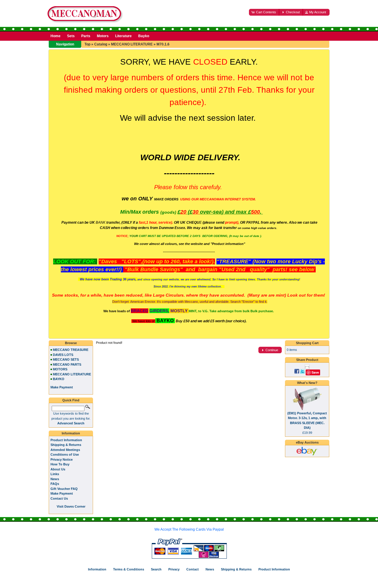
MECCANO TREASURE (70, 349)
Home (55, 36)
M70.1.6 (163, 44)
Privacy (174, 569)
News (54, 479)
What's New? (307, 383)
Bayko (143, 36)
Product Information (66, 440)
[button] (264, 12)
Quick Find (70, 400)
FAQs (54, 483)
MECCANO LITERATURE (132, 44)
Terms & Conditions (128, 569)
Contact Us (59, 498)
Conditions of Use (64, 454)
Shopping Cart (307, 343)
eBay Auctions (307, 442)
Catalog (100, 44)
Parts (85, 36)
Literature (123, 36)
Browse (71, 343)
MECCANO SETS (66, 359)
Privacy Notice (61, 459)
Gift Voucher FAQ (64, 488)
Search (156, 569)
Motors (103, 36)
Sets (71, 36)
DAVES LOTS (63, 354)
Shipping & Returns (65, 445)
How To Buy (59, 464)
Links (54, 474)
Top (87, 44)
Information (71, 433)
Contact (192, 569)
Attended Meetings (65, 450)
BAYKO (58, 379)
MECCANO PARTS (67, 364)
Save (315, 372)
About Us (57, 469)
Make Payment (61, 493)
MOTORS (60, 369)
